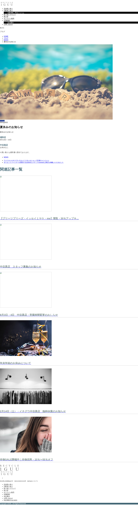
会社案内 (11, 22)
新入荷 (6, 16)
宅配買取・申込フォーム (16, 12)
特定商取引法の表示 (10, 500)
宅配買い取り (8, 10)
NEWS (2, 121)
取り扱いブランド (10, 14)
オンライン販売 (9, 18)
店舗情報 (7, 20)
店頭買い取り (8, 8)
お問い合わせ (8, 24)
